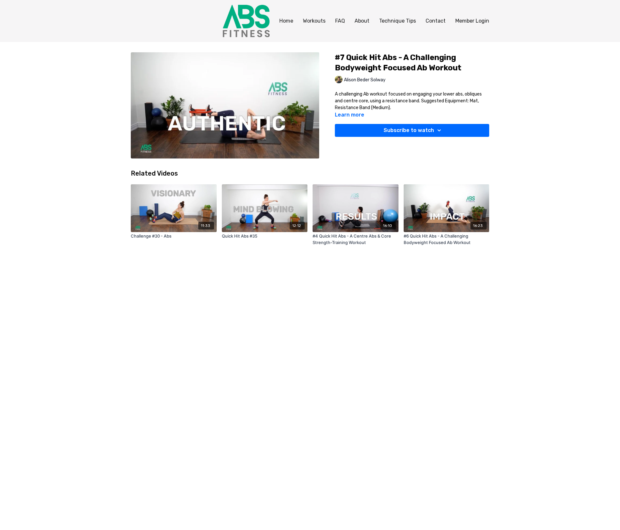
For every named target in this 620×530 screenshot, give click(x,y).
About (362, 21)
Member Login (472, 21)
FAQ (340, 21)
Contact (436, 21)
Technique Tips (397, 21)
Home (286, 21)
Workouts (314, 21)
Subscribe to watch (409, 130)
